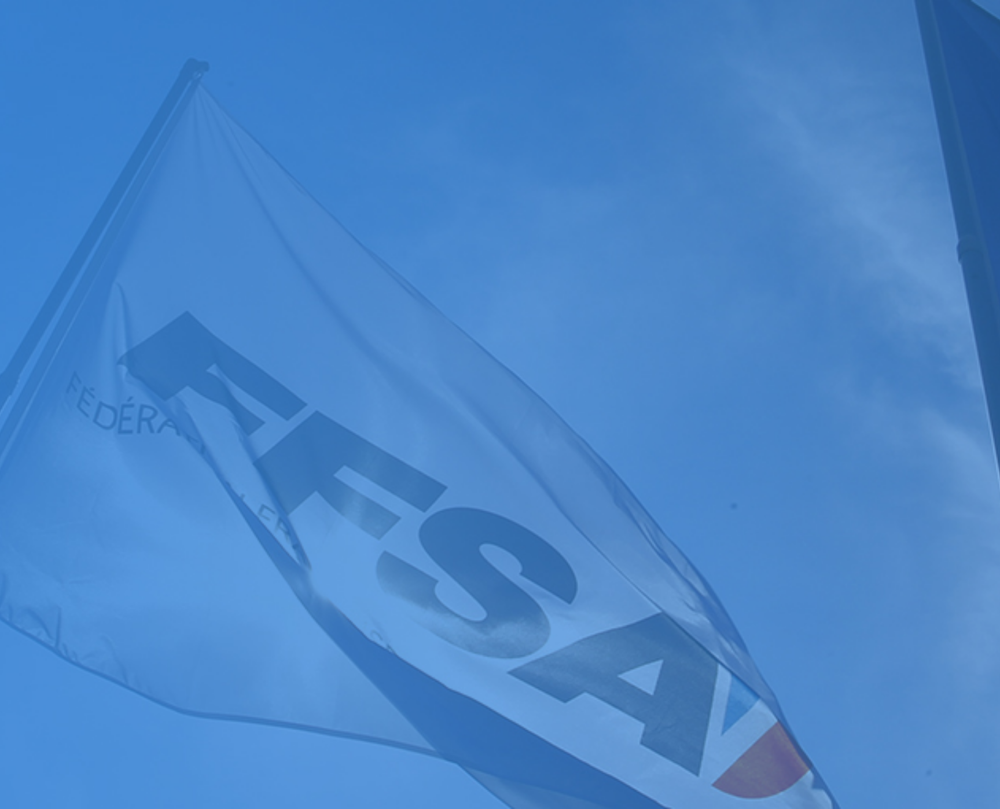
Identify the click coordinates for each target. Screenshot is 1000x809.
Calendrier (24, 557)
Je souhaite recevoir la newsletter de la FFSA (98, 756)
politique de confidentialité (311, 768)
